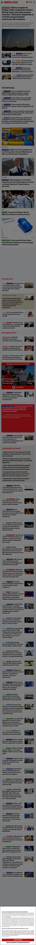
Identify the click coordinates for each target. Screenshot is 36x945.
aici (18, 922)
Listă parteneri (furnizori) (6, 936)
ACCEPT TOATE (18, 940)
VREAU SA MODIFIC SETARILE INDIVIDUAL (18, 942)
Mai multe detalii (8, 916)
